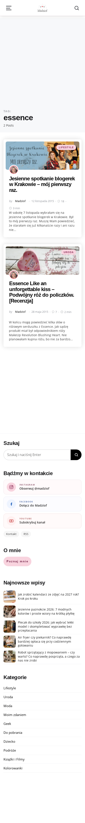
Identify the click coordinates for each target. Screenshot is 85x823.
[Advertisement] (42, 60)
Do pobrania (12, 732)
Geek (7, 723)
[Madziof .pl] (42, 7)
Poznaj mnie (17, 561)
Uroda (69, 252)
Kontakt (11, 534)
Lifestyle (66, 147)
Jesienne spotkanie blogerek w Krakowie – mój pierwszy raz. (42, 184)
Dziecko (9, 741)
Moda (7, 706)
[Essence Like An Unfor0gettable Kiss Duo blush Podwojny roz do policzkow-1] (42, 260)
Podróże (9, 750)
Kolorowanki (12, 768)
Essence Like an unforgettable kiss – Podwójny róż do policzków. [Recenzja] (41, 291)
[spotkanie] (42, 156)
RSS (26, 534)
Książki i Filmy (14, 759)
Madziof (20, 201)
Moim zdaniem (14, 715)
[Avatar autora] (14, 169)
